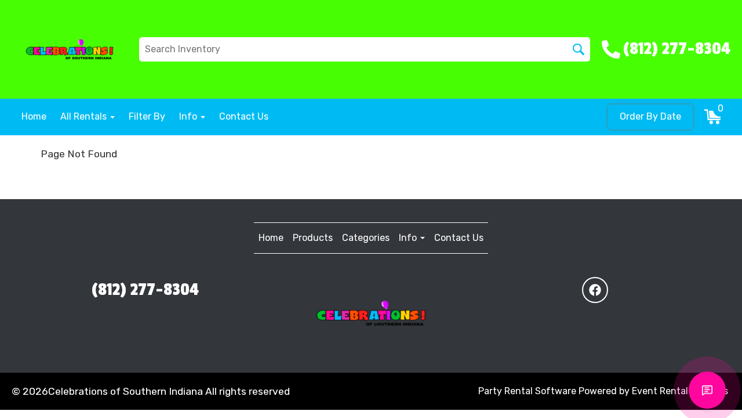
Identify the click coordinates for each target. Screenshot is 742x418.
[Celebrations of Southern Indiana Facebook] (595, 290)
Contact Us (243, 116)
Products (313, 237)
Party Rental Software (527, 391)
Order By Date (650, 116)
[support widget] (707, 390)
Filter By (147, 116)
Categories (366, 237)
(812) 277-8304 (145, 289)
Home (33, 116)
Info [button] (189, 116)
